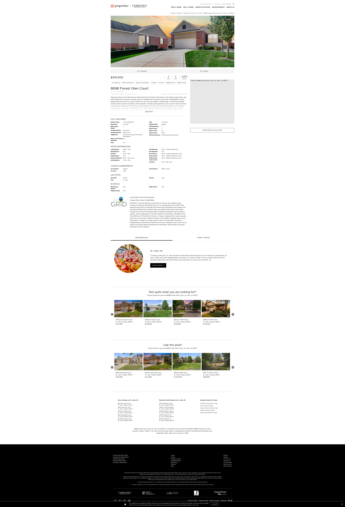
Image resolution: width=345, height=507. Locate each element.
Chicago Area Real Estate (121, 457)
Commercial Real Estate (120, 455)
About (173, 457)
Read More (149, 111)
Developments (218, 7)
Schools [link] (161, 82)
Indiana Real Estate (119, 459)
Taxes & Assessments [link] (142, 82)
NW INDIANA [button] (206, 4)
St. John (134, 94)
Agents (225, 457)
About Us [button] (230, 7)
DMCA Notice (227, 466)
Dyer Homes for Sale (206, 405)
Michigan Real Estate (119, 460)
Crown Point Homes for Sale (209, 408)
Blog (172, 466)
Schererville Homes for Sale (208, 403)
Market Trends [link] (181, 82)
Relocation (174, 462)
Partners (173, 464)
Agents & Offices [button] (202, 7)
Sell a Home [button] (188, 7)
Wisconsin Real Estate (120, 462)
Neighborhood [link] (170, 82)
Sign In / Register (223, 4)
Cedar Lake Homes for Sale (208, 412)
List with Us (227, 459)
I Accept (215, 504)
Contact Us (226, 460)
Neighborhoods (176, 460)
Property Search (176, 459)
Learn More (157, 265)
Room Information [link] (128, 82)
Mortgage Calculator (212, 130)
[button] (212, 101)
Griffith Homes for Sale (207, 410)
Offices (225, 455)
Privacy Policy (227, 462)
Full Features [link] (116, 82)
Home (173, 455)
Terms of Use (227, 464)
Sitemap (223, 500)
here (197, 505)
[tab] (141, 238)
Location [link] (154, 82)
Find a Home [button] (176, 7)
